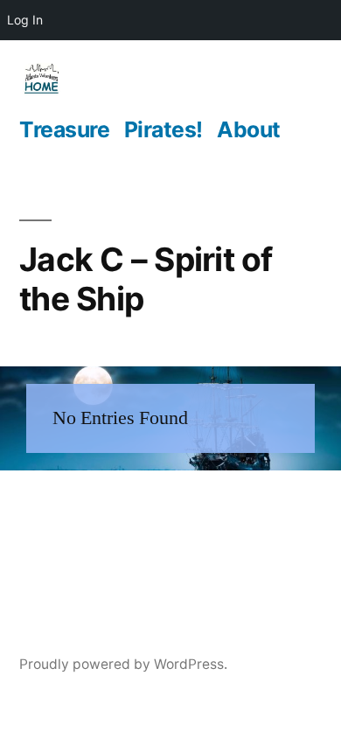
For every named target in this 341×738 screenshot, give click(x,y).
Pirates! (163, 129)
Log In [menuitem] (25, 19)
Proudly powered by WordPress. (123, 664)
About (249, 129)
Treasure (64, 129)
